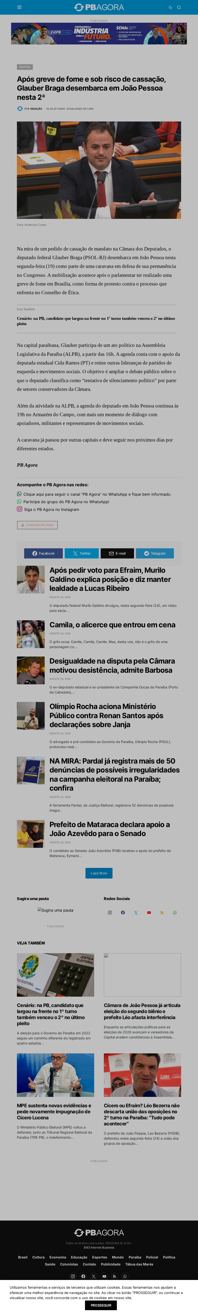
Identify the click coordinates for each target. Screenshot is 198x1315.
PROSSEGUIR (101, 1305)
